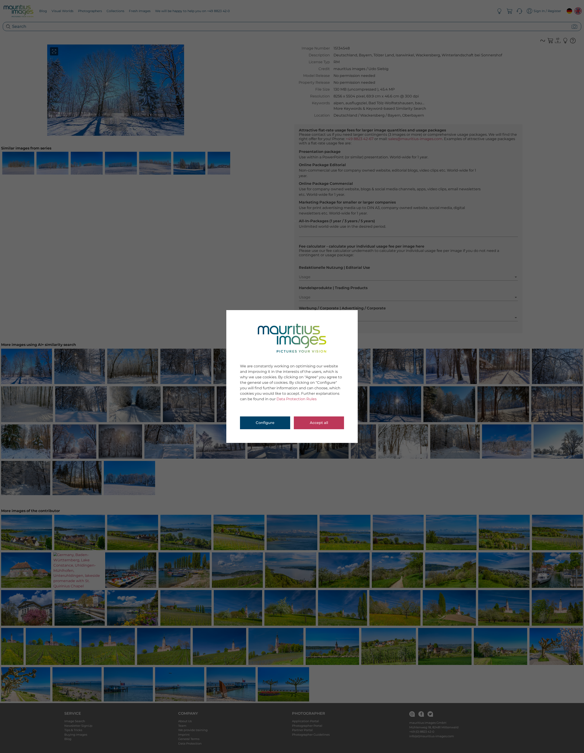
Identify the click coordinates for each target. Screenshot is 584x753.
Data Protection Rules (296, 399)
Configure (265, 423)
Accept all (319, 423)
